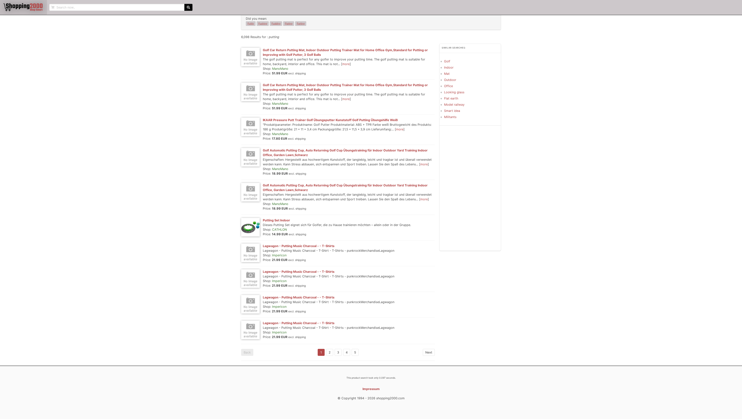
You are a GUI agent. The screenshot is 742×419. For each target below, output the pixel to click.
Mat (447, 74)
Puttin (251, 23)
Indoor (449, 67)
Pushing (262, 23)
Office (448, 86)
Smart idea (452, 111)
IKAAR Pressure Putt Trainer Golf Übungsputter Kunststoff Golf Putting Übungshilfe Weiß (330, 120)
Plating (288, 23)
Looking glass (454, 92)
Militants (450, 117)
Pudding (275, 23)
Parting (301, 23)
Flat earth (451, 98)
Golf (447, 61)
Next (428, 352)
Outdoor (450, 80)
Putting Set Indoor (276, 220)
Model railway (454, 104)
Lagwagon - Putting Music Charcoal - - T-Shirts (298, 246)
